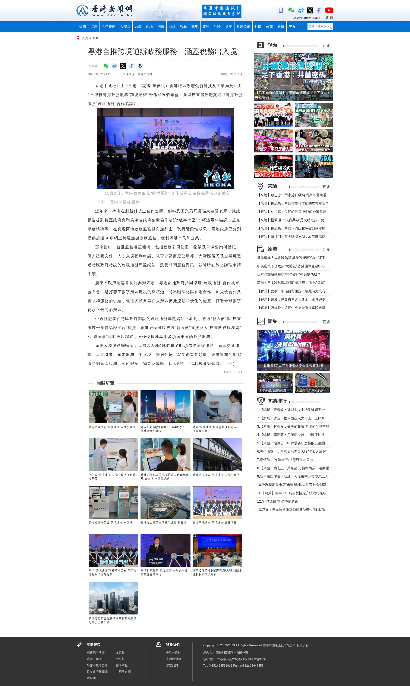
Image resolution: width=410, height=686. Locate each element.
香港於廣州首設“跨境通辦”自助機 (111, 522)
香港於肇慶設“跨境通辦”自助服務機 (112, 427)
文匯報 (120, 652)
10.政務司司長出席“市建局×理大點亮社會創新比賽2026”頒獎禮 (304, 485)
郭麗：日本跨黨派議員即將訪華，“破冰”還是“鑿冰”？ (297, 283)
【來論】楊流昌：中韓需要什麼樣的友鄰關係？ (293, 203)
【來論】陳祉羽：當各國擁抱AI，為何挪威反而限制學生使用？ (305, 236)
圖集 (194, 26)
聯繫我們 (172, 665)
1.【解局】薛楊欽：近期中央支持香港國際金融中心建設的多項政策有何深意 (315, 410)
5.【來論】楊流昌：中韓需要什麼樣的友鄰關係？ (294, 443)
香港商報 (122, 665)
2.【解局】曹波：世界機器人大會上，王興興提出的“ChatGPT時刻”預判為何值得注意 (321, 418)
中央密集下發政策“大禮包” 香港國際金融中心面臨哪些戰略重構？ (306, 266)
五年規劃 (109, 26)
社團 (258, 26)
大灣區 (125, 26)
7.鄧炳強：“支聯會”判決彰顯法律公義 (285, 460)
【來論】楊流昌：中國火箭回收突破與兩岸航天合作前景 (300, 228)
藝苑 (269, 26)
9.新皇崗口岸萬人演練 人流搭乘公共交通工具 (292, 476)
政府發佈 (243, 26)
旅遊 (280, 26)
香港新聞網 (173, 659)
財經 (172, 26)
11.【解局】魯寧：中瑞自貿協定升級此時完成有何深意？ (300, 493)
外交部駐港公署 (97, 665)
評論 (217, 26)
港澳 (94, 26)
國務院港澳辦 (96, 652)
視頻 (183, 26)
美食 (292, 26)
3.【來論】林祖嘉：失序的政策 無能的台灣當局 (293, 426)
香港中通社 (173, 652)
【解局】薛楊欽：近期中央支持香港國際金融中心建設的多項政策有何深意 (313, 308)
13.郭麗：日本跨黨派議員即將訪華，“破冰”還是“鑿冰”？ (299, 510)
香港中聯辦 (94, 659)
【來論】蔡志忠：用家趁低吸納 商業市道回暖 (291, 195)
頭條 (82, 26)
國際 (160, 26)
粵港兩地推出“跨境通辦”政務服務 (215, 522)
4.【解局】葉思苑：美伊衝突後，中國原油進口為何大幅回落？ (304, 435)
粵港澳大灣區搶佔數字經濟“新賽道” (164, 522)
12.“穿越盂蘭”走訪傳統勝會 (277, 501)
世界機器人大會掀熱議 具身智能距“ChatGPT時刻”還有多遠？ (303, 258)
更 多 (326, 45)
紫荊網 (91, 678)
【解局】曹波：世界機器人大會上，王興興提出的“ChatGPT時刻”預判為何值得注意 (320, 299)
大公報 (120, 659)
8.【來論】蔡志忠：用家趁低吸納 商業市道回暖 (293, 468)
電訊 (206, 26)
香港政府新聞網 (97, 671)
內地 (149, 26)
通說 (228, 26)
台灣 (138, 26)
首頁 (85, 38)
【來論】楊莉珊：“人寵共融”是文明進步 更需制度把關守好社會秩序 (309, 220)
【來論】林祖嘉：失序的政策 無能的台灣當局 (291, 212)
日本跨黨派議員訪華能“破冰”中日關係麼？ (289, 274)
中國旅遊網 (123, 671)
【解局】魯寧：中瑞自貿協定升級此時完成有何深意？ (298, 291)
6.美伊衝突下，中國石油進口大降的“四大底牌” (292, 451)
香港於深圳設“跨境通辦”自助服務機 (216, 475)
